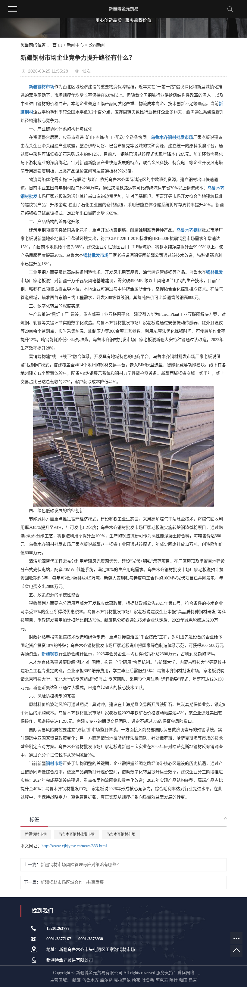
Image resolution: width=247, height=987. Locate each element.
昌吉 (193, 980)
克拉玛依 (122, 980)
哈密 (136, 980)
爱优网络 (185, 972)
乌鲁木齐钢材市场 (120, 834)
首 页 (57, 45)
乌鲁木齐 (90, 980)
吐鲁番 (148, 980)
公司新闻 (97, 45)
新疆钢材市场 (36, 834)
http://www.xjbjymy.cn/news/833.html (74, 846)
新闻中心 (75, 45)
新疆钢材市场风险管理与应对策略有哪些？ (81, 864)
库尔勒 (106, 980)
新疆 (76, 980)
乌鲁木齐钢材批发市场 (76, 834)
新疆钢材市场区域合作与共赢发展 (72, 882)
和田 (183, 980)
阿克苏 (161, 980)
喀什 (173, 980)
